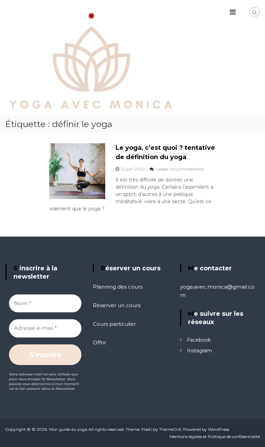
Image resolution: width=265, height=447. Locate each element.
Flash (146, 429)
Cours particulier (114, 324)
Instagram (199, 350)
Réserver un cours (116, 305)
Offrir (99, 342)
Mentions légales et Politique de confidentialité (214, 436)
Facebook (199, 340)
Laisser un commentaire (180, 168)
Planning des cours (118, 286)
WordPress (218, 429)
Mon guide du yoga (68, 429)
